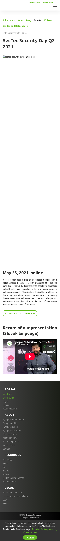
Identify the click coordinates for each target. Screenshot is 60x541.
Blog (28, 20)
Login (5, 401)
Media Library (9, 445)
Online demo (47, 3)
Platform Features (11, 434)
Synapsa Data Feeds (12, 430)
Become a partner (11, 441)
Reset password (10, 408)
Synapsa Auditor (10, 423)
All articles (9, 20)
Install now (34, 3)
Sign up (6, 405)
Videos (48, 20)
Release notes (9, 481)
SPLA (5, 503)
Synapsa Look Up (10, 427)
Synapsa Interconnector (13, 419)
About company (10, 438)
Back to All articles (19, 313)
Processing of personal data (15, 496)
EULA (5, 500)
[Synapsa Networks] (11, 6)
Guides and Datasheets (15, 26)
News (20, 20)
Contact (6, 448)
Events (37, 20)
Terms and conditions (12, 492)
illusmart (35, 517)
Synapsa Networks (33, 515)
